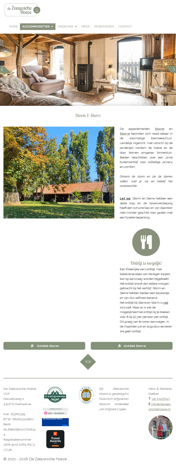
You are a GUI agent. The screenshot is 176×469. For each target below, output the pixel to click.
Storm (159, 129)
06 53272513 (161, 399)
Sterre (125, 133)
